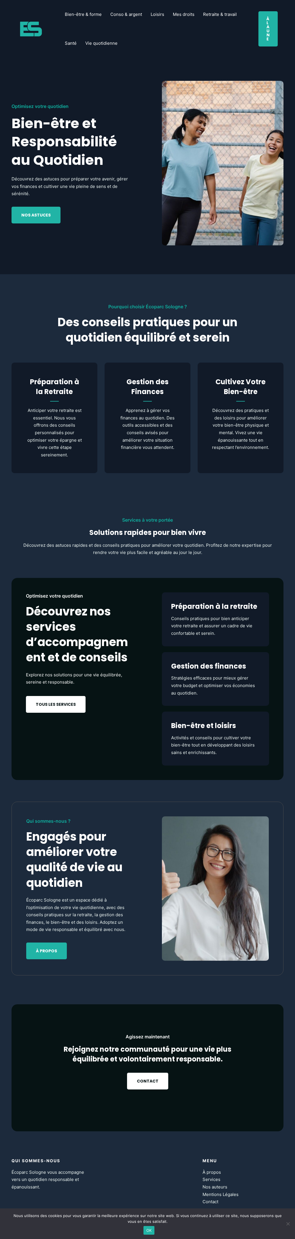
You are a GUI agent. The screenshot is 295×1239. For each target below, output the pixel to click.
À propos (212, 1172)
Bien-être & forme (83, 14)
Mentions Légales (221, 1194)
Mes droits (183, 14)
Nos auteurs (215, 1187)
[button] (268, 28)
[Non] (288, 1224)
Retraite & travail (220, 14)
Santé (71, 43)
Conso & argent (126, 14)
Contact (210, 1201)
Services (211, 1179)
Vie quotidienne (101, 43)
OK (149, 1230)
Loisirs (157, 14)
